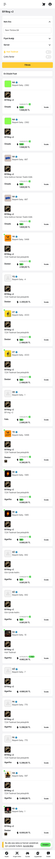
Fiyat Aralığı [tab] (9, 38)
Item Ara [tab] (7, 22)
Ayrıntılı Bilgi (28, 846)
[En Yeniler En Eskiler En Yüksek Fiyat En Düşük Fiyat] (27, 74)
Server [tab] (7, 45)
